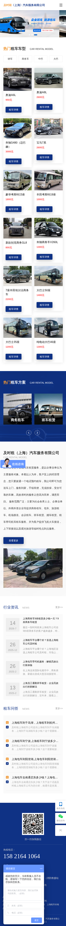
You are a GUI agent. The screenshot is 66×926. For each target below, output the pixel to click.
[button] (30, 34)
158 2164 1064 (21, 856)
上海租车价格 (53, 904)
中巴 (40, 58)
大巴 (55, 58)
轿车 (10, 58)
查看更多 (13, 540)
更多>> (59, 607)
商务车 (25, 58)
